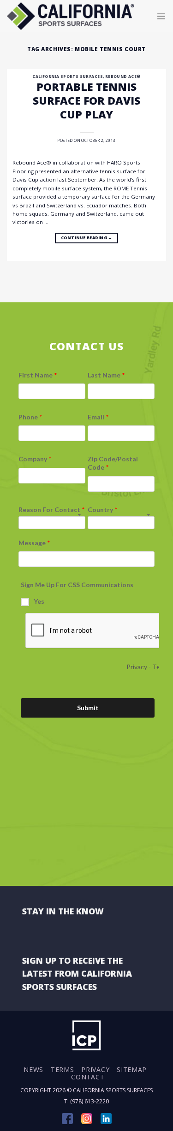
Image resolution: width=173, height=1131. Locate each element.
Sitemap (132, 1069)
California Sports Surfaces (67, 76)
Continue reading (87, 238)
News (33, 1069)
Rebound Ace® (123, 76)
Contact (87, 1076)
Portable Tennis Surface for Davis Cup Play (86, 100)
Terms (62, 1069)
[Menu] (161, 16)
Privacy (95, 1069)
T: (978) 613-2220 (86, 1101)
